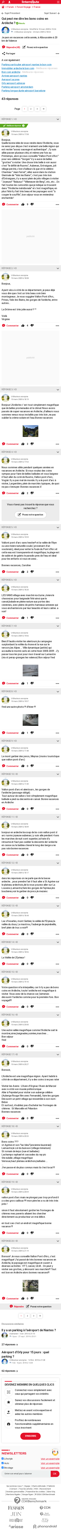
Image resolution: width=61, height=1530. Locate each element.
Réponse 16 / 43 (10, 1014)
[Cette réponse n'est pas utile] (32, 204)
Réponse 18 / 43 (10, 1126)
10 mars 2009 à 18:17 (19, 873)
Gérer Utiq (51, 1492)
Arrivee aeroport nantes (14, 75)
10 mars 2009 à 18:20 (19, 590)
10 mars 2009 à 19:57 (19, 701)
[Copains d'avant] (16, 1520)
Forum (10, 7)
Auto (6, 1463)
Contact (13, 1489)
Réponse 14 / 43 (10, 942)
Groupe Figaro (27, 1494)
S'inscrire (30, 1436)
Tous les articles (26, 1489)
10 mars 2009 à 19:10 (19, 982)
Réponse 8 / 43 (9, 691)
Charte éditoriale (39, 1486)
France (37, 7)
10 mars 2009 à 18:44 (19, 915)
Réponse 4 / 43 (9, 452)
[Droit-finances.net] (44, 1514)
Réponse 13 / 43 (10, 905)
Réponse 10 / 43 (10, 774)
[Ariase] (16, 1526)
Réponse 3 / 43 (9, 389)
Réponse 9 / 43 (9, 741)
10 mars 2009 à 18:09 (19, 827)
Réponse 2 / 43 (9, 268)
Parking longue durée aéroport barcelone (23, 90)
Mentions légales (13, 1494)
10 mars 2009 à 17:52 (19, 462)
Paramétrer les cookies (35, 1492)
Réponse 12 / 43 (10, 863)
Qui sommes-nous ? (14, 1486)
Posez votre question (37, 47)
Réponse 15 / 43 (10, 972)
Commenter (12, 204)
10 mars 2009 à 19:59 (19, 537)
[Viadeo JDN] (44, 1520)
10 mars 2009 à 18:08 (19, 278)
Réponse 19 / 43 (10, 1182)
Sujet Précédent (12, 13)
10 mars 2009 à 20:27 (19, 1064)
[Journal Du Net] (16, 1514)
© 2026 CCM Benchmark (45, 1494)
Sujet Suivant (50, 13)
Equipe (27, 1486)
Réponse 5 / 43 (9, 527)
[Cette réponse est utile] (23, 204)
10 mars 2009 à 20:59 (19, 1192)
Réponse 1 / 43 (9, 119)
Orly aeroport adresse (13, 83)
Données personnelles (15, 1492)
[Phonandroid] (44, 1526)
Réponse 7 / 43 (9, 626)
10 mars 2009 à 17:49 (19, 784)
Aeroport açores (11, 79)
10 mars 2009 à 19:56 (19, 636)
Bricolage (8, 1467)
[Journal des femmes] (16, 1508)
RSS (36, 1489)
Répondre (19, 1306)
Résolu (22, 23)
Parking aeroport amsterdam (17, 86)
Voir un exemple (50, 1458)
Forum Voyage (24, 7)
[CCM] (44, 1508)
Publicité (51, 1486)
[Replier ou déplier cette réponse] (57, 119)
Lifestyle (8, 1458)
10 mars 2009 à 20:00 (19, 1024)
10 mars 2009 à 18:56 (19, 952)
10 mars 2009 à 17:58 (19, 134)
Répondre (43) (13, 47)
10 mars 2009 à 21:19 (19, 1251)
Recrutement (45, 1489)
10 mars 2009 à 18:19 (19, 399)
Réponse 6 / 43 (9, 580)
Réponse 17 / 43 (10, 1054)
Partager (10, 53)
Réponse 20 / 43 (10, 1241)
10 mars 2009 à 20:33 (19, 1136)
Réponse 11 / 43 (10, 817)
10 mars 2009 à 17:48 (19, 751)
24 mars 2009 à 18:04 (41, 32)
